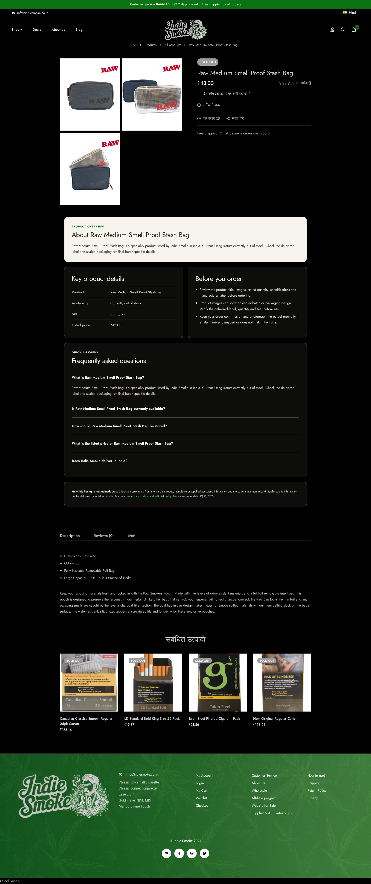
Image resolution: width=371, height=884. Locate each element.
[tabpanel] (185, 582)
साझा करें (238, 118)
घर (135, 45)
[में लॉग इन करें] (332, 29)
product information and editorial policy (148, 496)
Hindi (353, 12)
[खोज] (343, 29)
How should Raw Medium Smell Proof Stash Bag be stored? (119, 426)
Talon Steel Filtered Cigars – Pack (214, 718)
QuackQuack (9, 880)
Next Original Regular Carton (275, 718)
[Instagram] (192, 853)
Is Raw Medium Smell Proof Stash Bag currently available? (118, 408)
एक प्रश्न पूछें (211, 118)
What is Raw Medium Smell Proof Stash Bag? (108, 377)
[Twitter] (204, 853)
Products (151, 45)
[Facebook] (179, 853)
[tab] (70, 536)
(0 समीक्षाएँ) (303, 83)
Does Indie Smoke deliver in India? (100, 460)
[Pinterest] (166, 853)
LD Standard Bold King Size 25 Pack (152, 718)
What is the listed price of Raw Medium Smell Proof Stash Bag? (122, 443)
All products (172, 45)
